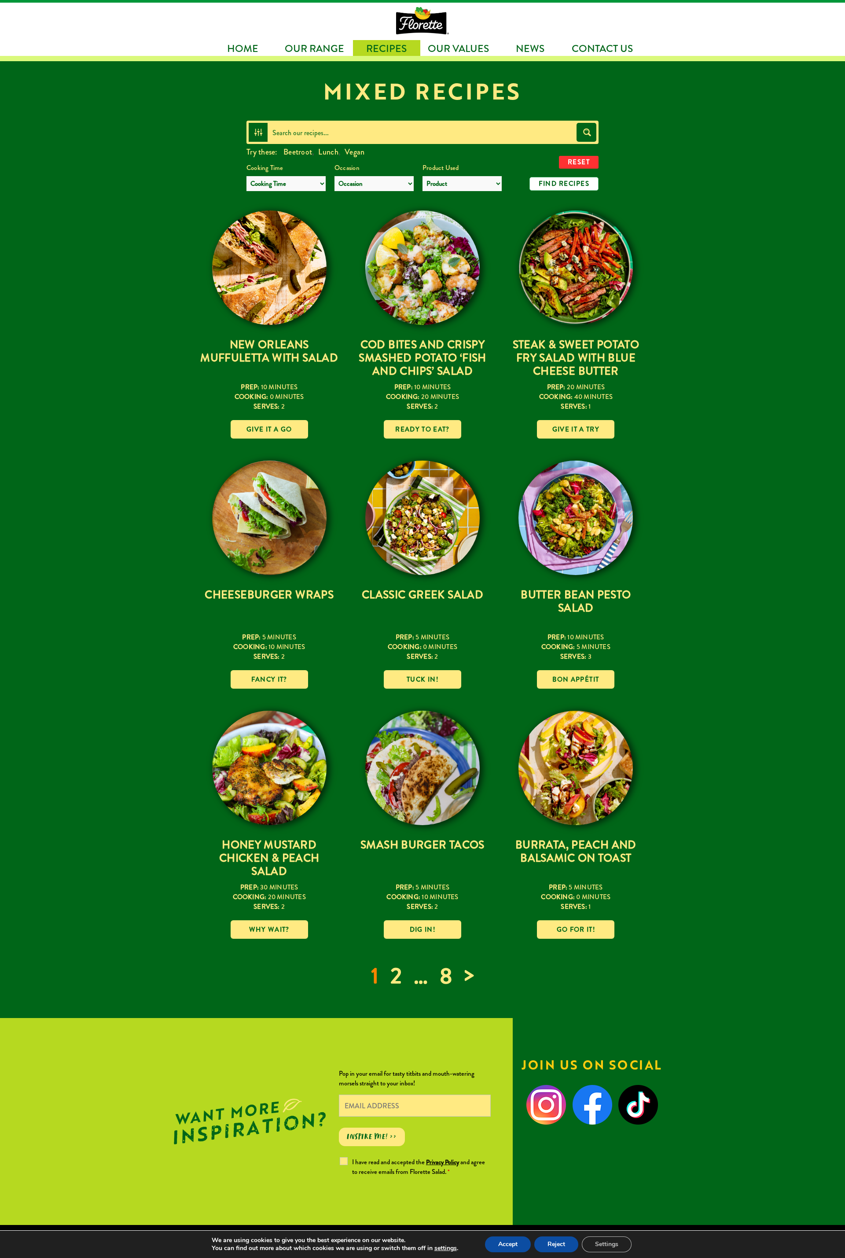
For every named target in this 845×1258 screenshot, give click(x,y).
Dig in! (422, 929)
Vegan (354, 152)
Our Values (458, 48)
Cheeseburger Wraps (269, 595)
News (530, 48)
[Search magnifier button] (586, 132)
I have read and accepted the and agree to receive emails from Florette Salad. (418, 1167)
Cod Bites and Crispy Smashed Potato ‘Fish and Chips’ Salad (422, 357)
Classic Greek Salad (422, 595)
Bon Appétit (575, 679)
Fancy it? (269, 679)
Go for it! (576, 929)
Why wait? (269, 929)
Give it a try (576, 429)
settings (445, 1248)
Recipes (386, 48)
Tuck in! (422, 679)
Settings (606, 1244)
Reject (556, 1244)
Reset (579, 162)
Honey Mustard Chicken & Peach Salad (269, 858)
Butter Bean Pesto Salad (576, 601)
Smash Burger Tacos (422, 845)
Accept (508, 1244)
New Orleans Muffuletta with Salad (269, 351)
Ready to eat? (422, 429)
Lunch (328, 152)
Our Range (314, 48)
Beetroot (297, 152)
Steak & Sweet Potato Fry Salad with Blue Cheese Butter (576, 357)
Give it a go (269, 429)
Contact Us (602, 48)
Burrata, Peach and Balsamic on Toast (575, 851)
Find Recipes (564, 183)
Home (242, 48)
